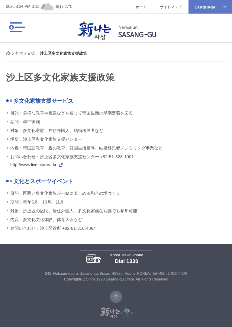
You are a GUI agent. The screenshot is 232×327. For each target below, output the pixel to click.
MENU (16, 27)
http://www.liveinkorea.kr (33, 164)
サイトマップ (171, 7)
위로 (116, 297)
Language (205, 7)
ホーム (141, 7)
